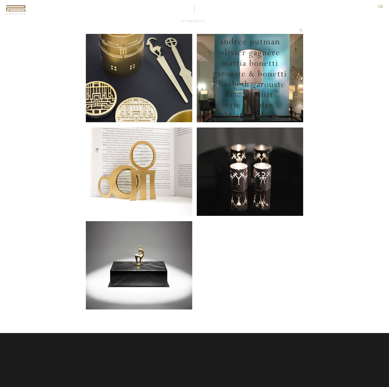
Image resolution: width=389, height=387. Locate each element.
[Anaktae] (16, 10)
